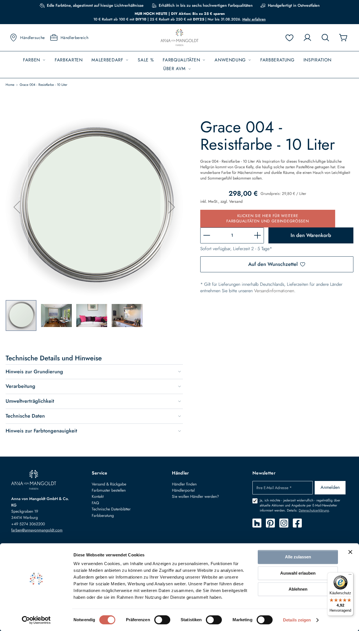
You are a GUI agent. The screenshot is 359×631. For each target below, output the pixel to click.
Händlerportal (183, 490)
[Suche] (325, 37)
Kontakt (97, 496)
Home (10, 84)
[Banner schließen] (350, 552)
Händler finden (184, 484)
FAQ (95, 503)
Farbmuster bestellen (109, 490)
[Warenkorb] (343, 37)
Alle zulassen (298, 556)
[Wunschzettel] (289, 37)
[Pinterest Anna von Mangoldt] (270, 523)
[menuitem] (34, 60)
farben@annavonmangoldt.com (37, 530)
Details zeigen (297, 620)
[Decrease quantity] (207, 235)
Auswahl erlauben (298, 573)
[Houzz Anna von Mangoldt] (256, 523)
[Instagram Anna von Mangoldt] (283, 523)
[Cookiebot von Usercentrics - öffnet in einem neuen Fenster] (36, 620)
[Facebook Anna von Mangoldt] (297, 523)
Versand (236, 201)
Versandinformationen (274, 290)
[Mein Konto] (307, 37)
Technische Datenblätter (111, 509)
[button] (17, 207)
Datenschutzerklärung (314, 510)
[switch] (162, 620)
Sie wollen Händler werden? (195, 496)
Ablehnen (298, 589)
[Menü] (350, 575)
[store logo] (179, 37)
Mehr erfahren (254, 19)
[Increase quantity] (257, 235)
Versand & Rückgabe (109, 484)
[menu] (179, 64)
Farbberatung (103, 515)
